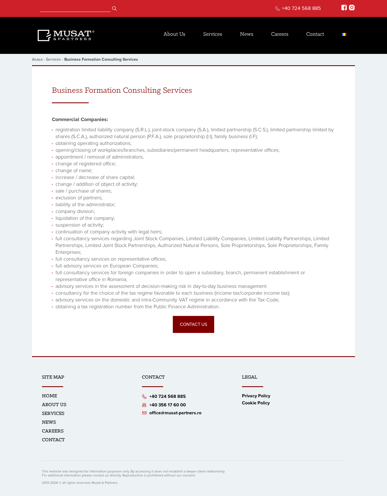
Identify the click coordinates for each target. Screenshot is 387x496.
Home (49, 396)
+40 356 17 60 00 (167, 405)
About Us (174, 34)
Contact (315, 34)
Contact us (193, 324)
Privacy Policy (256, 396)
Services (212, 34)
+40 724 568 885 (301, 8)
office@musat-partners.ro (175, 413)
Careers (279, 34)
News (246, 34)
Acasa (37, 59)
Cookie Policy (256, 403)
